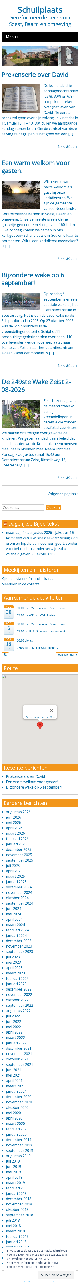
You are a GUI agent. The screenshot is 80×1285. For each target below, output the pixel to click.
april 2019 (14, 1177)
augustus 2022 (18, 1010)
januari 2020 (16, 1134)
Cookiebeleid (46, 1267)
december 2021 (18, 1048)
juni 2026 (13, 817)
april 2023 (14, 967)
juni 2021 (13, 1069)
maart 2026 (15, 833)
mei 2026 (13, 822)
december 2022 (18, 989)
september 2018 (19, 1214)
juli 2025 (13, 865)
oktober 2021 (17, 1059)
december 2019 (18, 1139)
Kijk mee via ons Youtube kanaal (28, 578)
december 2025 (18, 849)
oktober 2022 (17, 999)
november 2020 (19, 1102)
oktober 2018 (17, 1209)
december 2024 (18, 887)
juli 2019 (13, 1161)
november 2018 (19, 1204)
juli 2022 (13, 1016)
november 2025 (19, 854)
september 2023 (19, 951)
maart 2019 (15, 1182)
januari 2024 (16, 935)
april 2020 (14, 1118)
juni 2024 (13, 908)
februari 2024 (17, 930)
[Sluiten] (51, 710)
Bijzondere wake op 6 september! (33, 279)
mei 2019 (13, 1171)
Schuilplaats (40, 9)
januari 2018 (16, 1241)
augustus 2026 (18, 811)
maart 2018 (15, 1231)
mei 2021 (13, 1075)
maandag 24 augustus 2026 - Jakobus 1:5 (40, 532)
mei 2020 (13, 1112)
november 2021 (19, 1053)
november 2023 (19, 946)
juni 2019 (13, 1166)
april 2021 (14, 1080)
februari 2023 (17, 978)
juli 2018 (13, 1220)
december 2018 (18, 1198)
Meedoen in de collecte (21, 584)
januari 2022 (16, 1042)
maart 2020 (15, 1123)
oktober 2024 (17, 897)
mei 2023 (13, 962)
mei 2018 (13, 1225)
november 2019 (19, 1145)
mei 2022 (13, 1026)
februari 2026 (17, 838)
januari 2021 (16, 1091)
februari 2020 (17, 1128)
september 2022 (19, 1005)
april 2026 (14, 827)
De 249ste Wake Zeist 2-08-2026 (36, 385)
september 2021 (19, 1064)
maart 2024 (15, 924)
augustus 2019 (18, 1155)
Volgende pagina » (63, 493)
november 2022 (19, 994)
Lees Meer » (67, 146)
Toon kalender (66, 654)
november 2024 (19, 892)
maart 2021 (15, 1085)
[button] (5, 655)
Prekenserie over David (35, 74)
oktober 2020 (17, 1107)
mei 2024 (13, 913)
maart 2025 (15, 876)
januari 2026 (16, 844)
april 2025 (14, 870)
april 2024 (14, 919)
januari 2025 (16, 881)
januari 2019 (16, 1193)
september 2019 (19, 1150)
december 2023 (18, 940)
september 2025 (19, 860)
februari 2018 (17, 1236)
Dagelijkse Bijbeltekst (33, 523)
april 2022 (14, 1032)
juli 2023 (13, 956)
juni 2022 (13, 1021)
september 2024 (19, 903)
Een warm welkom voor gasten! (36, 166)
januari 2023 (16, 983)
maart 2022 (15, 1037)
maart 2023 (15, 973)
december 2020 (18, 1096)
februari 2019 (17, 1188)
